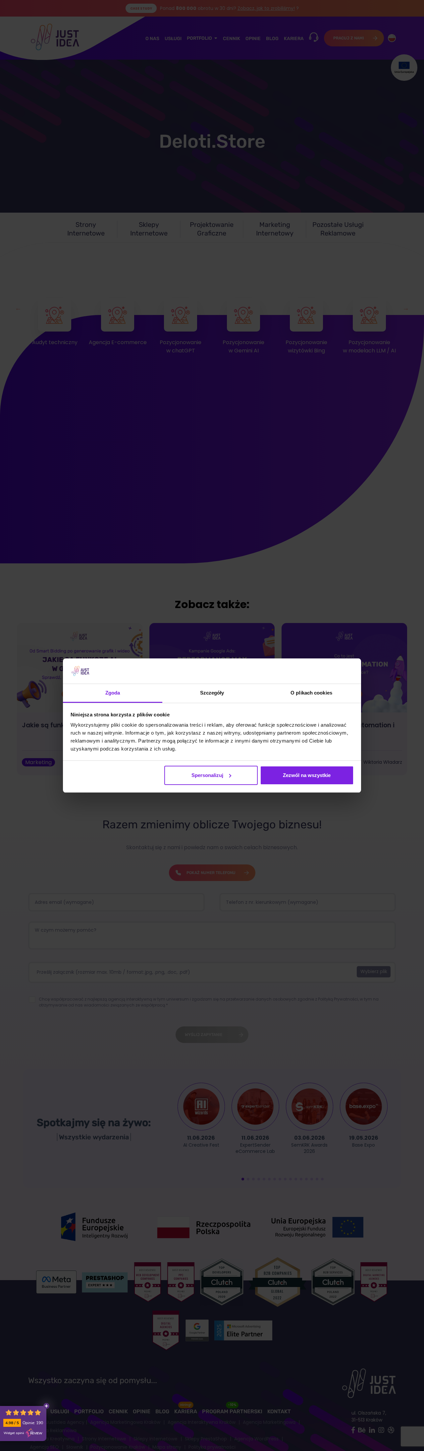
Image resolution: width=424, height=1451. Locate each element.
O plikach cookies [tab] (311, 693)
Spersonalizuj (207, 775)
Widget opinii (14, 1433)
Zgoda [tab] (112, 693)
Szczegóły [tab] (212, 693)
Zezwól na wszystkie (307, 775)
